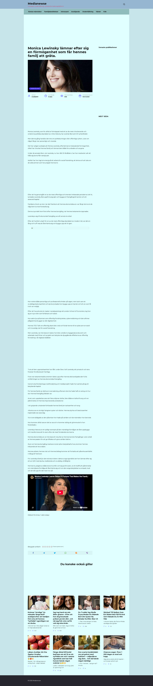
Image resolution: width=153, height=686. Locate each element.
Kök (105, 11)
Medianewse (37, 3)
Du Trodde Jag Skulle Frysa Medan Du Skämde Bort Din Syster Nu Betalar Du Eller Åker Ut (88, 615)
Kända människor (35, 11)
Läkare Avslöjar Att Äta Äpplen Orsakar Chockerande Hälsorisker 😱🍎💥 (38, 655)
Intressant (65, 11)
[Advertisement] (76, 31)
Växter (98, 11)
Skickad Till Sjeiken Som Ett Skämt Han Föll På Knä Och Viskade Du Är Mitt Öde (114, 615)
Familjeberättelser (51, 11)
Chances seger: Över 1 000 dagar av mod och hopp (113, 654)
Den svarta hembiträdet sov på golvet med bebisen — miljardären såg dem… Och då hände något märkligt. (88, 656)
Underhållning (87, 11)
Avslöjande (75, 11)
